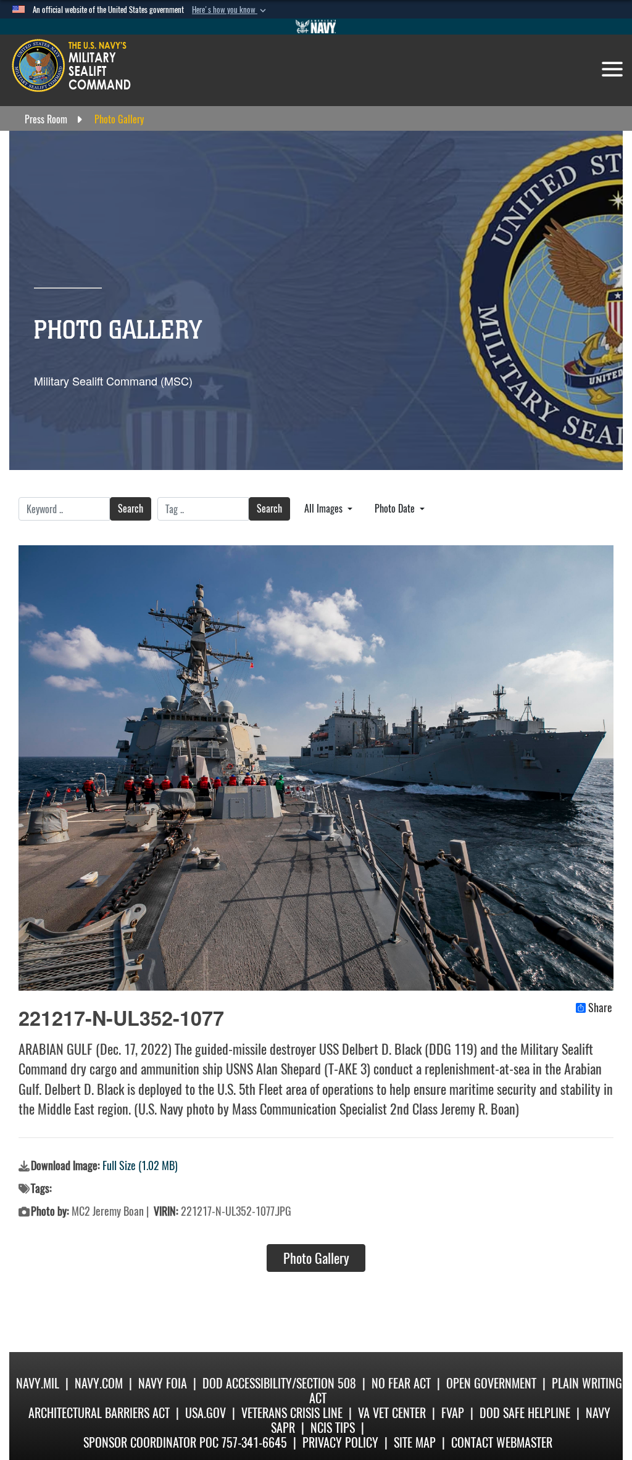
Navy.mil (37, 1383)
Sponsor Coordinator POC (150, 1442)
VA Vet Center (392, 1412)
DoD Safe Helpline (525, 1412)
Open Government (491, 1383)
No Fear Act (401, 1383)
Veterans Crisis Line (292, 1412)
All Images (324, 508)
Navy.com (99, 1383)
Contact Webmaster (501, 1442)
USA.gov (205, 1412)
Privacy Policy (340, 1442)
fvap (452, 1412)
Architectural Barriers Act (99, 1412)
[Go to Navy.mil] (316, 27)
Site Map (415, 1442)
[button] (230, 10)
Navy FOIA (162, 1383)
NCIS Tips (332, 1427)
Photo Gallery (316, 1258)
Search (130, 508)
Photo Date (396, 508)
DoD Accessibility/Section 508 (279, 1383)
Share (600, 1008)
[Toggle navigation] (612, 69)
